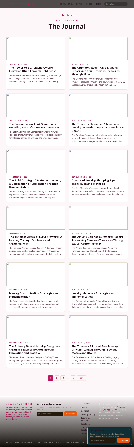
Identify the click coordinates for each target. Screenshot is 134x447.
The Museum (65, 4)
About (84, 407)
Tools (89, 4)
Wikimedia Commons (112, 410)
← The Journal (67, 15)
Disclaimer (86, 424)
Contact (85, 411)
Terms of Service (85, 419)
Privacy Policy (88, 414)
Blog (98, 4)
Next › (81, 378)
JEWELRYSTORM (20, 4)
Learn (79, 4)
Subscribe (70, 414)
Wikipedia (121, 407)
